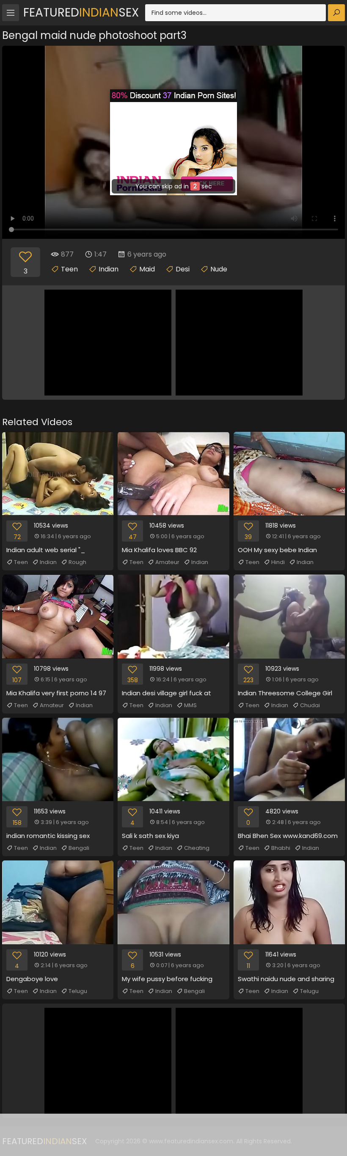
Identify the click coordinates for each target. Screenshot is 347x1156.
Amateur (167, 562)
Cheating (196, 848)
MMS (190, 705)
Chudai (310, 705)
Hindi (278, 562)
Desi (183, 269)
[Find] (336, 12)
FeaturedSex (81, 12)
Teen (69, 269)
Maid (147, 269)
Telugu (78, 991)
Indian (108, 269)
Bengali (79, 848)
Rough (77, 562)
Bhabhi (280, 848)
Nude (218, 269)
